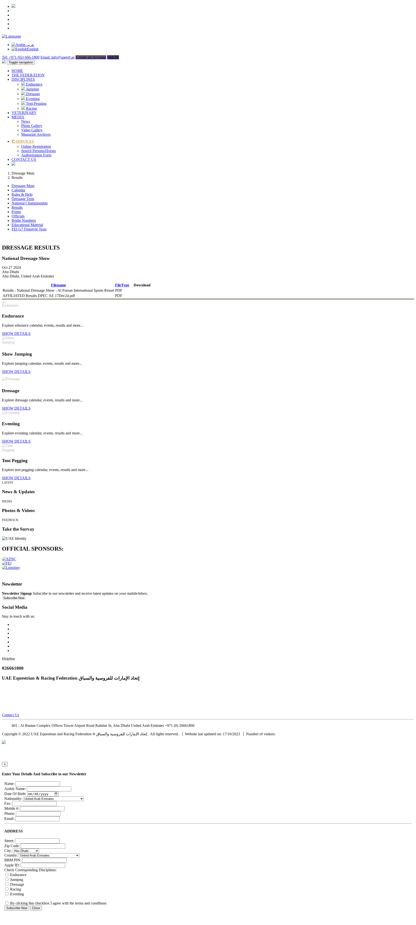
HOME (17, 71)
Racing (31, 108)
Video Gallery (32, 130)
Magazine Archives (36, 134)
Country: (11, 855)
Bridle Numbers (24, 220)
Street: (9, 841)
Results (17, 207)
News (25, 121)
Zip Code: (12, 846)
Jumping (32, 89)
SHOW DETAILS (16, 333)
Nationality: (13, 799)
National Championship (30, 203)
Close (36, 908)
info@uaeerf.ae (207, 725)
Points (16, 212)
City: (8, 851)
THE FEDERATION (28, 75)
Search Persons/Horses (38, 151)
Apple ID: (12, 865)
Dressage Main (23, 186)
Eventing (32, 99)
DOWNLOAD (142, 290)
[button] (11, 36)
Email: (9, 819)
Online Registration (36, 146)
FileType (122, 285)
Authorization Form (36, 155)
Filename (58, 285)
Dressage (32, 94)
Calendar (18, 190)
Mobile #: (11, 808)
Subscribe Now (13, 598)
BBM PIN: (12, 860)
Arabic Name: (15, 789)
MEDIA (18, 117)
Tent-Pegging (35, 103)
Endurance (33, 84)
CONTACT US (24, 159)
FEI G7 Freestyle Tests (29, 229)
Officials (18, 216)
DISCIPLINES (23, 79)
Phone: (9, 813)
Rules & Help (22, 194)
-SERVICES (23, 141)
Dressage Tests (23, 199)
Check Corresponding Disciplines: (30, 870)
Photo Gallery (31, 126)
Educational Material (27, 225)
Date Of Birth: (15, 794)
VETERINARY (24, 113)
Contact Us (10, 715)
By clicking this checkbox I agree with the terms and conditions (57, 903)
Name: (9, 784)
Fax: (7, 803)
